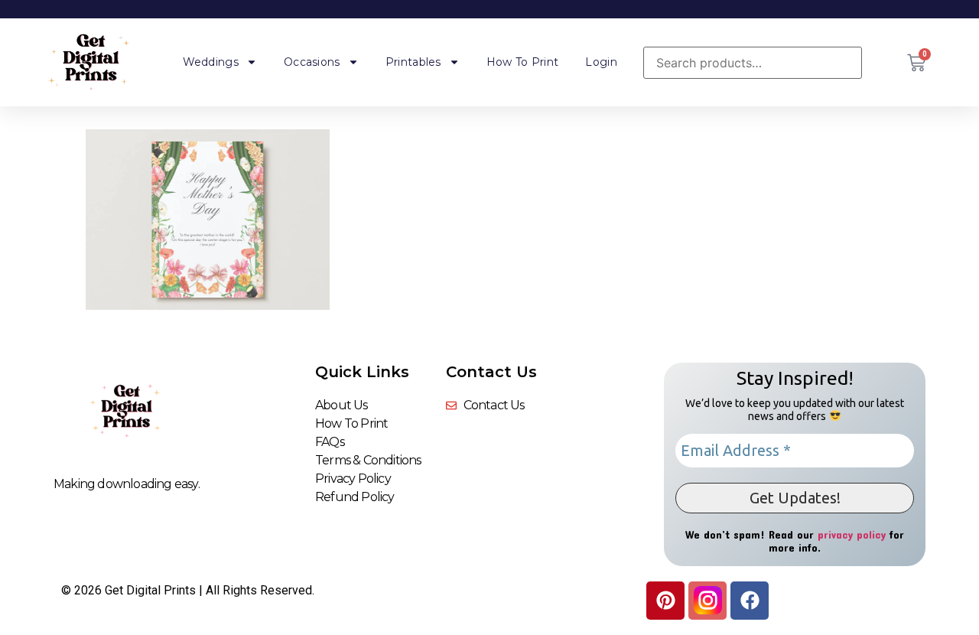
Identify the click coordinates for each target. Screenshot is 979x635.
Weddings (211, 62)
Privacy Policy (353, 478)
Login (601, 62)
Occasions (312, 62)
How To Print (522, 62)
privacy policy (852, 534)
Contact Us (491, 372)
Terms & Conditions (368, 460)
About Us (341, 405)
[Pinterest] (665, 600)
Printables (413, 62)
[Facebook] (749, 600)
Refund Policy (355, 497)
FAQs (329, 442)
